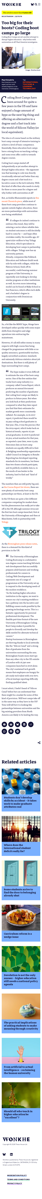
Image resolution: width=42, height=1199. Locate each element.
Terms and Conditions (18, 1179)
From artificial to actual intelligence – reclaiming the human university (19, 1070)
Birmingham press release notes (22, 543)
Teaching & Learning (28, 85)
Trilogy (5, 521)
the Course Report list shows (17, 487)
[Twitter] (32, 4)
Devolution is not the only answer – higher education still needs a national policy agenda (21, 979)
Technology (29, 89)
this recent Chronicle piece (20, 199)
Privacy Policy (14, 1183)
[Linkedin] (10, 1154)
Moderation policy (17, 1175)
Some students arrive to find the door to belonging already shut (20, 892)
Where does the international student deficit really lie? (17, 848)
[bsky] (5, 1154)
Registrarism (7, 16)
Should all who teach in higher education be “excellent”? (18, 1114)
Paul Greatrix (8, 80)
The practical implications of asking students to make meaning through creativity (21, 1026)
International (30, 82)
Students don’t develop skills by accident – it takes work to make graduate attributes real (20, 802)
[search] (36, 4)
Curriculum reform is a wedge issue (18, 935)
